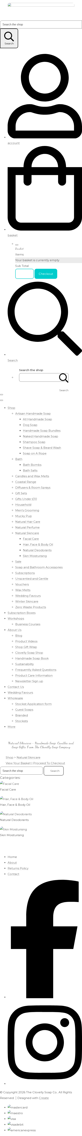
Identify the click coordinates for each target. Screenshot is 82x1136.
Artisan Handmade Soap (33, 413)
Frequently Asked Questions (35, 670)
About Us (14, 630)
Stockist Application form (33, 704)
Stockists (21, 721)
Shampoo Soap (34, 442)
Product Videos (26, 641)
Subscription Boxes (21, 613)
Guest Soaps (24, 709)
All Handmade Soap (37, 419)
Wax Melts (22, 590)
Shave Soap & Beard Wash (42, 447)
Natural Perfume (27, 527)
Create (44, 1098)
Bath (18, 459)
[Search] (64, 377)
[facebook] (45, 997)
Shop (11, 408)
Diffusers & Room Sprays (32, 487)
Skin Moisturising (35, 556)
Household (23, 504)
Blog (18, 635)
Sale (18, 561)
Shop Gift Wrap (26, 647)
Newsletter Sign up (29, 681)
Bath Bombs (32, 465)
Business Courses (27, 624)
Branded (21, 715)
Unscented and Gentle (31, 578)
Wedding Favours (28, 596)
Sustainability (24, 664)
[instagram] (45, 1084)
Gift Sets (21, 493)
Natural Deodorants (37, 550)
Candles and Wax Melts (32, 476)
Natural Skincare (27, 533)
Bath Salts (30, 470)
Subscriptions (25, 573)
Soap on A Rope (35, 453)
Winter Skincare (26, 601)
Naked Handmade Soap (40, 436)
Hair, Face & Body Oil (38, 544)
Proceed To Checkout (49, 763)
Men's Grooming (27, 510)
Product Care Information (34, 675)
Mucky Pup (23, 516)
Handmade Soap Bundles (41, 430)
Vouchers (22, 584)
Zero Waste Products (30, 607)
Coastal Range (25, 482)
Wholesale (15, 698)
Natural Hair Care (27, 521)
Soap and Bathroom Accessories (39, 567)
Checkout (46, 274)
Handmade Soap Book (32, 658)
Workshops (16, 618)
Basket (24, 274)
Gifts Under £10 (26, 499)
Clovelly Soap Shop (29, 652)
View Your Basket (18, 763)
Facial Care (31, 539)
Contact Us (16, 687)
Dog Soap (30, 425)
